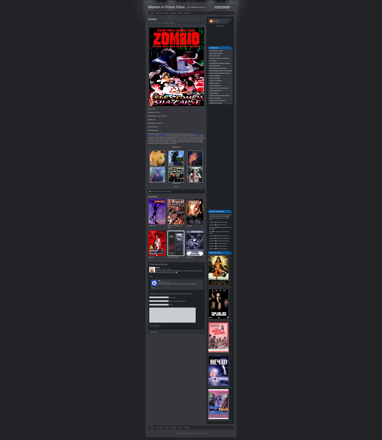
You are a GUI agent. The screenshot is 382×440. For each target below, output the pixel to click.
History (166, 13)
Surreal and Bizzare (215, 85)
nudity (156, 191)
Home (152, 13)
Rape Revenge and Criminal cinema (220, 73)
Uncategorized (214, 93)
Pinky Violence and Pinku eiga (218, 68)
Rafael (158, 267)
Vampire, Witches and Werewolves (219, 95)
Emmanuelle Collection (216, 53)
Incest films (213, 61)
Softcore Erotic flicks (216, 80)
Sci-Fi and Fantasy (215, 75)
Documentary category (216, 51)
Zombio (176, 187)
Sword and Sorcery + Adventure (219, 88)
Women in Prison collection (217, 100)
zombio (169, 191)
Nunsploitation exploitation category (220, 63)
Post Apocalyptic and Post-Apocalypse (221, 70)
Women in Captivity (215, 98)
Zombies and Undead (169, 23)
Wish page (174, 13)
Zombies (164, 191)
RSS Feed (216, 21)
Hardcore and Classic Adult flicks (219, 58)
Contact (187, 13)
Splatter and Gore (215, 83)
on (166, 269)
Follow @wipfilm (220, 26)
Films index (159, 13)
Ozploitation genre (215, 65)
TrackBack (153, 332)
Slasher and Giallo (215, 78)
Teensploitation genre (216, 90)
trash (160, 191)
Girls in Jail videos (215, 56)
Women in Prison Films (166, 7)
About (180, 13)
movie (152, 191)
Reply (151, 276)
